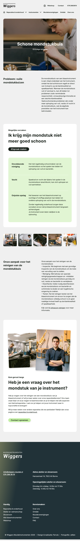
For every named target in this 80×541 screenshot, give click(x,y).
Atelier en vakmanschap (12, 512)
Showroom (7, 515)
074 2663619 (72, 5)
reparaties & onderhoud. (27, 412)
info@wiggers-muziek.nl (13, 472)
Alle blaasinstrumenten (12, 518)
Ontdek (36, 512)
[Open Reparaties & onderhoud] (26, 12)
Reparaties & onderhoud (12, 509)
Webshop (50, 5)
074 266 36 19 (9, 474)
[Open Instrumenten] (40, 12)
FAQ (34, 520)
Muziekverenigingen (41, 515)
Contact (61, 5)
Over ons (36, 509)
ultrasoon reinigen (58, 308)
